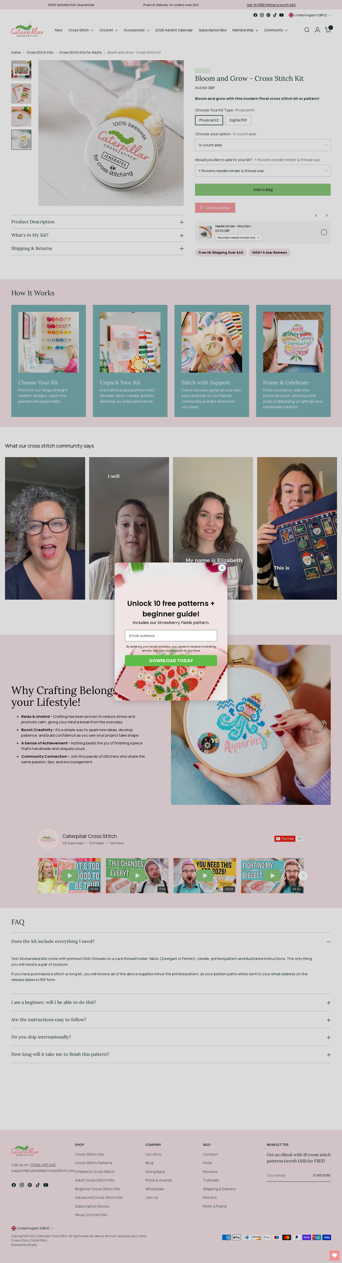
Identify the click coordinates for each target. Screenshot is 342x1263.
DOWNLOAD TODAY (171, 660)
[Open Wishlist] (334, 1255)
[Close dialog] (222, 568)
